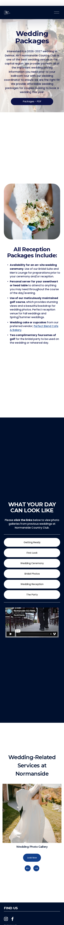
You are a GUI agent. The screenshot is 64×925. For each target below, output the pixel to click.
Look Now (32, 857)
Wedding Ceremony (32, 563)
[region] (32, 828)
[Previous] (27, 868)
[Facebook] (12, 919)
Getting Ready (32, 542)
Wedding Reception (32, 584)
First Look (32, 553)
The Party (32, 594)
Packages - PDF (32, 101)
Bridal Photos (32, 573)
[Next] (36, 868)
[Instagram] (6, 919)
